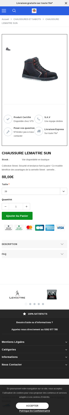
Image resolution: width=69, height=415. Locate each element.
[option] (34, 3)
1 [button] (26, 304)
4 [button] (39, 304)
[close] (66, 3)
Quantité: (7, 199)
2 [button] (30, 304)
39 (6, 191)
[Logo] (34, 10)
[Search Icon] (14, 11)
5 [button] (43, 304)
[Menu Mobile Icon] (4, 11)
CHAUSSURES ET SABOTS (27, 19)
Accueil (5, 19)
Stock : (5, 159)
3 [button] (34, 304)
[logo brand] (17, 294)
